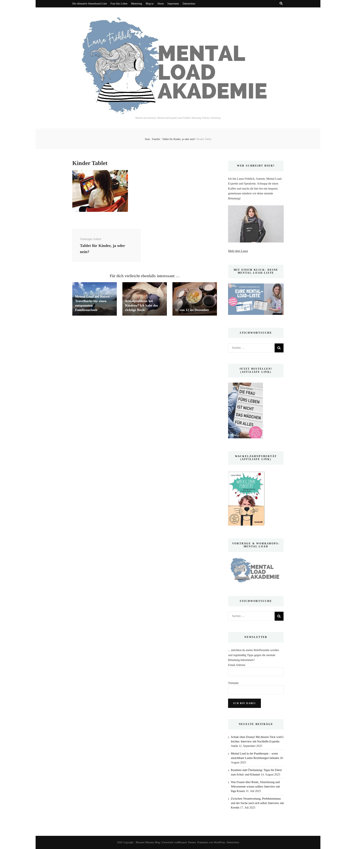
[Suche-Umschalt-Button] (281, 3)
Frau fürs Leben (119, 3)
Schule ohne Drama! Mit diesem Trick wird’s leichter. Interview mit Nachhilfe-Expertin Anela (257, 741)
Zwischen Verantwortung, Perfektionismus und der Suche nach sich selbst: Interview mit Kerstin (257, 803)
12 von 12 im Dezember (192, 310)
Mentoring (136, 3)
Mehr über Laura (238, 250)
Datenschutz (189, 3)
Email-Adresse (236, 665)
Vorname (233, 683)
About (160, 3)
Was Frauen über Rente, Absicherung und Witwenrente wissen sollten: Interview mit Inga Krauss (255, 786)
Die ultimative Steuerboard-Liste (89, 3)
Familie (156, 139)
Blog (148, 3)
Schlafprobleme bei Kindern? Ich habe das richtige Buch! (141, 305)
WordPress (219, 842)
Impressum (173, 3)
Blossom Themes (187, 842)
